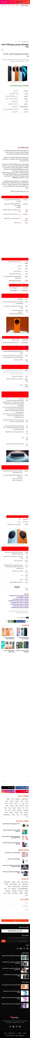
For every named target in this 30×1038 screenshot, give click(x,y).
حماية (5, 893)
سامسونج (17, 5)
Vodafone (26, 815)
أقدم (3, 781)
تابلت (20, 884)
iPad (9, 808)
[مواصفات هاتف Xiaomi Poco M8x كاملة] (22, 645)
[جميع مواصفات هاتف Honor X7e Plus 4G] (7, 632)
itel (27, 817)
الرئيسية (24, 1033)
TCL (6, 810)
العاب (5, 889)
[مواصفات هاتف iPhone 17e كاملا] (25, 854)
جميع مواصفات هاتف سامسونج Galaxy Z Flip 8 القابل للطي (11, 837)
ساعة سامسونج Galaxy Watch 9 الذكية (11, 823)
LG (19, 803)
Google (13, 808)
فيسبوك (26, 891)
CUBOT (13, 815)
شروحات (6, 884)
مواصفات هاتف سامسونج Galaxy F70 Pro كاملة (11, 830)
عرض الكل (3, 625)
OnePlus (21, 806)
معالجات (26, 893)
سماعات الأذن (15, 893)
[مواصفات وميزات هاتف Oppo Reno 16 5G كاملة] (25, 999)
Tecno (16, 803)
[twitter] (24, 948)
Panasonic (19, 810)
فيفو (2, 5)
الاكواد (9, 886)
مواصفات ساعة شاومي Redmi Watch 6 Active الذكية (11, 969)
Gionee (13, 810)
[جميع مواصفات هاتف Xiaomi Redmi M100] (25, 976)
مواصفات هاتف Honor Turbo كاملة (9, 651)
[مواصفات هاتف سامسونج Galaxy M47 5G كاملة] (25, 844)
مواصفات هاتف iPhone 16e (14, 859)
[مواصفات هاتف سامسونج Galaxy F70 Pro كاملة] (25, 831)
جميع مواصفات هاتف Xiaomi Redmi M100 (12, 975)
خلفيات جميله (25, 884)
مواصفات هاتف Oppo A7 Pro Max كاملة (11, 984)
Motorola (12, 801)
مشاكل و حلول (7, 882)
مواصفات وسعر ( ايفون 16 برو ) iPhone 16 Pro (11, 872)
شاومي (9, 5)
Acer (18, 815)
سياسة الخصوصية (11, 1033)
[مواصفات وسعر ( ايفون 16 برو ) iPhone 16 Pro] (25, 873)
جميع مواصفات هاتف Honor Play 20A (24, 638)
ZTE (27, 803)
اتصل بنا (5, 1033)
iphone (11, 806)
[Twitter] (15, 621)
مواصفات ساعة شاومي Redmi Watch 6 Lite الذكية (11, 962)
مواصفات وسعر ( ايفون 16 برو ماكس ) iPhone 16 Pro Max (11, 866)
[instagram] (17, 948)
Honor (22, 801)
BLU (27, 808)
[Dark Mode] (5, 2)
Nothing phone (7, 815)
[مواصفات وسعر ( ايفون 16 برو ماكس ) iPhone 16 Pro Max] (25, 867)
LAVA (9, 810)
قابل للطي (20, 891)
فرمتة (18, 882)
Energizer (26, 810)
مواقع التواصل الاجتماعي (23, 889)
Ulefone (26, 812)
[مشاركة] (2, 50)
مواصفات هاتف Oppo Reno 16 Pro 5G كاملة (11, 992)
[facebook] (27, 948)
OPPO (26, 801)
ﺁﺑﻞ (8, 889)
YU (21, 815)
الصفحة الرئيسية (25, 41)
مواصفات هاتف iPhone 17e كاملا (12, 852)
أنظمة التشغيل (25, 886)
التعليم (9, 893)
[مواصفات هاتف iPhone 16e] (25, 860)
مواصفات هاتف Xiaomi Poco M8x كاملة (22, 651)
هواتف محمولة (18, 41)
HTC (23, 808)
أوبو (5, 5)
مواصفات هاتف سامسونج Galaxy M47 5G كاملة (11, 843)
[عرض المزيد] (6, 621)
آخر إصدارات (14, 891)
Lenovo (11, 803)
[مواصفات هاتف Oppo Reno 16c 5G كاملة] (25, 1005)
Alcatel (16, 806)
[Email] (9, 621)
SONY (26, 806)
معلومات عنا (19, 1033)
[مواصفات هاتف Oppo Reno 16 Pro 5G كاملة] (25, 993)
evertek (16, 812)
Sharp (21, 812)
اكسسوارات (8, 891)
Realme (17, 801)
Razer (6, 812)
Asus (6, 803)
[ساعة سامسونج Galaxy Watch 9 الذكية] (25, 825)
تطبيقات (13, 882)
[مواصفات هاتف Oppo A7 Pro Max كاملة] (25, 986)
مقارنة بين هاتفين (16, 886)
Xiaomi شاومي (25, 799)
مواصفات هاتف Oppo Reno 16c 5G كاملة (11, 1003)
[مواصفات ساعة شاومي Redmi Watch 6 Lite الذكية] (25, 963)
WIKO (5, 808)
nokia (23, 803)
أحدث (27, 781)
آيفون (13, 5)
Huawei (8, 799)
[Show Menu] (28, 2)
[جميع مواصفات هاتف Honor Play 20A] (22, 632)
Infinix (6, 801)
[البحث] (2, 2)
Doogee (11, 812)
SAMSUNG (17, 799)
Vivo (18, 617)
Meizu (7, 806)
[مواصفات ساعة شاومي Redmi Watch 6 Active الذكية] (25, 970)
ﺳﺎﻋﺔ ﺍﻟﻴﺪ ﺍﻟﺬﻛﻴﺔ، (13, 884)
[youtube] (21, 948)
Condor (19, 808)
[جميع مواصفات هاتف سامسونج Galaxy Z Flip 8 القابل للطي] (25, 838)
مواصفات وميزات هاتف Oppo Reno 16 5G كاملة (11, 998)
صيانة (27, 895)
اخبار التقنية (13, 889)
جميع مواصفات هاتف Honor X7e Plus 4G (9, 638)
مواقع (21, 893)
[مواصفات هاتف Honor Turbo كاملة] (7, 645)
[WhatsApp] (12, 621)
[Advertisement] (15, 24)
